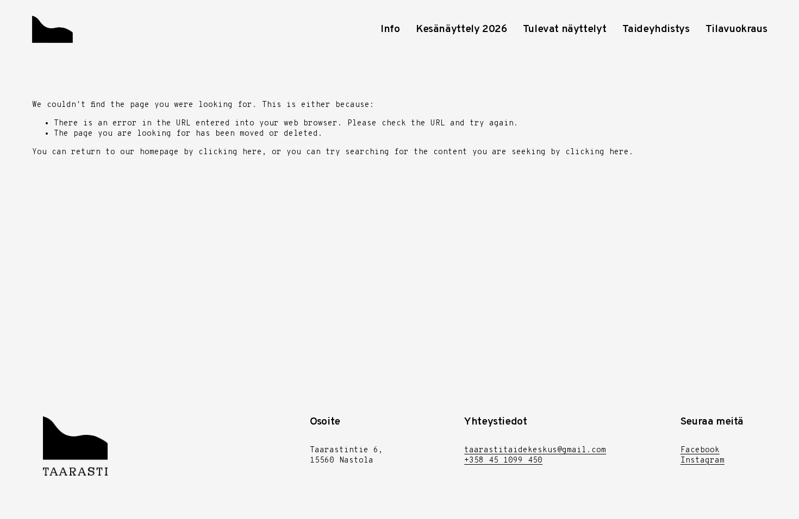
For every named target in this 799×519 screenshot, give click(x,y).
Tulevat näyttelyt (564, 29)
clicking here (230, 152)
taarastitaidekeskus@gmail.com (535, 450)
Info (390, 29)
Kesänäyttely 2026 (461, 29)
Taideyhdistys (656, 29)
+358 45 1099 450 (503, 460)
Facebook (700, 450)
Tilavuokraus (736, 29)
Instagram (703, 460)
